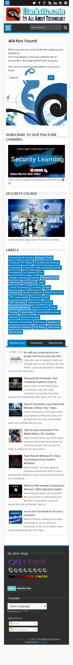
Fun (41, 272)
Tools (53, 307)
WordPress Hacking (20, 327)
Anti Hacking (27, 257)
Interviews (14, 282)
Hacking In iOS (50, 277)
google (44, 3)
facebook (39, 3)
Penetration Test (54, 292)
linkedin (55, 3)
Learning (37, 287)
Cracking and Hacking (46, 262)
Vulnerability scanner (48, 312)
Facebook (14, 272)
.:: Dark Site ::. (20, 639)
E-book (27, 267)
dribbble (60, 3)
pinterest (65, 3)
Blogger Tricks (45, 257)
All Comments (20, 629)
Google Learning (18, 277)
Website (13, 317)
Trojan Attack (27, 312)
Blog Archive (56, 343)
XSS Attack (39, 327)
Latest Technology (19, 287)
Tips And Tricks (39, 307)
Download (14, 267)
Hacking (34, 277)
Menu (7, 2)
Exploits (56, 267)
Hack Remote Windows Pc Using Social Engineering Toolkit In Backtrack (42, 460)
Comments (36, 343)
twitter (34, 3)
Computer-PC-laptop (20, 262)
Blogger (43, 642)
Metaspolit (14, 292)
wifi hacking (15, 332)
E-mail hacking (41, 267)
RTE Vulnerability (18, 297)
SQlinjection (34, 302)
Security (47, 302)
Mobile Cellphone (33, 292)
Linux (47, 287)
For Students (29, 272)
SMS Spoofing (17, 302)
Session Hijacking (19, 307)
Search (65, 28)
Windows (40, 322)
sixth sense (54, 327)
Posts (15, 623)
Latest (41, 282)
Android (13, 257)
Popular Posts (17, 343)
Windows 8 (53, 322)
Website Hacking (29, 317)
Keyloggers (29, 282)
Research (36, 297)
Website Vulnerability (20, 322)
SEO (46, 297)
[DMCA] (20, 590)
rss (50, 3)
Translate (34, 611)
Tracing (13, 312)
